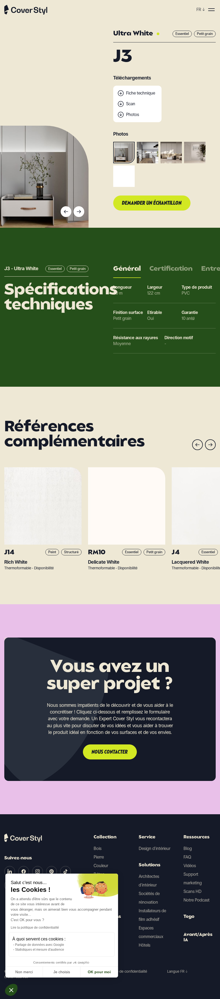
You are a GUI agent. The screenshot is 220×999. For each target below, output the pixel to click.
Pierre (99, 857)
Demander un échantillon (152, 203)
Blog (188, 848)
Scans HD (192, 891)
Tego (189, 917)
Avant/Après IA (198, 937)
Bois (97, 848)
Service (147, 837)
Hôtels (144, 945)
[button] (11, 989)
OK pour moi (99, 972)
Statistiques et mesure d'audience (39, 949)
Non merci (24, 972)
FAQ (187, 857)
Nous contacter (110, 752)
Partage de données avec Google (39, 945)
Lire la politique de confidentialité (35, 927)
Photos (132, 114)
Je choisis (61, 972)
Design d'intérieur (154, 848)
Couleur (101, 865)
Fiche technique (140, 93)
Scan (130, 103)
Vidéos (190, 865)
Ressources (197, 837)
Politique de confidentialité (125, 971)
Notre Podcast (197, 900)
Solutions (149, 865)
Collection (105, 837)
